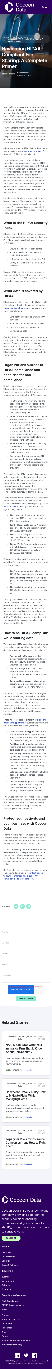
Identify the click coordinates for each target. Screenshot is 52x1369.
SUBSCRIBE (11, 1238)
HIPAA (4, 1310)
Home (6, 37)
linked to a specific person (16, 308)
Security (6, 1261)
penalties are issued (13, 506)
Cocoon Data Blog (20, 37)
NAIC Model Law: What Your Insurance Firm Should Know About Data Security (24, 1048)
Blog (4, 1332)
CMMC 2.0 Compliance (13, 1305)
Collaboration (8, 1257)
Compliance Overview (14, 1295)
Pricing (5, 1315)
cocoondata (25, 73)
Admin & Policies (10, 1265)
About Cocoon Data (11, 1319)
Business (6, 1277)
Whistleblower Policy (12, 1345)
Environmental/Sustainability (16, 1340)
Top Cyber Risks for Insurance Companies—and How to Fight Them (26, 1142)
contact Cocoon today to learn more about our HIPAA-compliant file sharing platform (23, 876)
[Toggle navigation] (46, 7)
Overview (6, 1252)
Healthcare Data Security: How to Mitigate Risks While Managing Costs (26, 1095)
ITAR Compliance (10, 1301)
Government (8, 1281)
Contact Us (7, 1336)
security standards (33, 151)
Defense (6, 1285)
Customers (7, 1323)
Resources (7, 1328)
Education (7, 1289)
